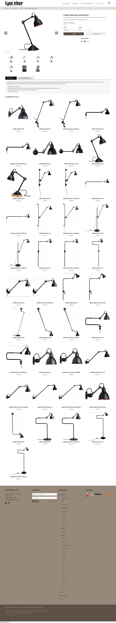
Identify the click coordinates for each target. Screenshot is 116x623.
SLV (63, 572)
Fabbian (63, 551)
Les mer (17, 613)
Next (56, 33)
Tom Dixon (64, 521)
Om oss (61, 598)
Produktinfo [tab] (10, 78)
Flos (63, 501)
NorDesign (64, 582)
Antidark (64, 531)
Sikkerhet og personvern (29, 607)
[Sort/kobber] (31, 32)
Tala (63, 588)
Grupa (63, 558)
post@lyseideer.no (13, 497)
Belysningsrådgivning (64, 595)
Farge (65, 27)
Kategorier (61, 592)
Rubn (63, 585)
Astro (63, 565)
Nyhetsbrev (41, 607)
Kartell (63, 525)
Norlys (63, 578)
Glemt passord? (54, 501)
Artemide (64, 535)
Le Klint (63, 518)
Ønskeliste (96, 33)
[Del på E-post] (88, 41)
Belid (63, 575)
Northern (64, 514)
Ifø (62, 568)
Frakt (7, 607)
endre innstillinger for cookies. (26, 613)
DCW (63, 528)
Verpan (63, 538)
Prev (5, 33)
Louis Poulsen (65, 498)
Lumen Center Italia (66, 545)
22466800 (11, 495)
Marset (63, 555)
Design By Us (65, 541)
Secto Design (65, 504)
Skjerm (80, 27)
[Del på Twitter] (82, 41)
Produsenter (62, 494)
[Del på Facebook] (85, 41)
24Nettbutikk (12, 615)
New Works (64, 508)
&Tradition (64, 511)
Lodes (63, 562)
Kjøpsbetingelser (15, 607)
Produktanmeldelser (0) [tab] (24, 78)
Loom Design (65, 548)
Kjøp (74, 33)
